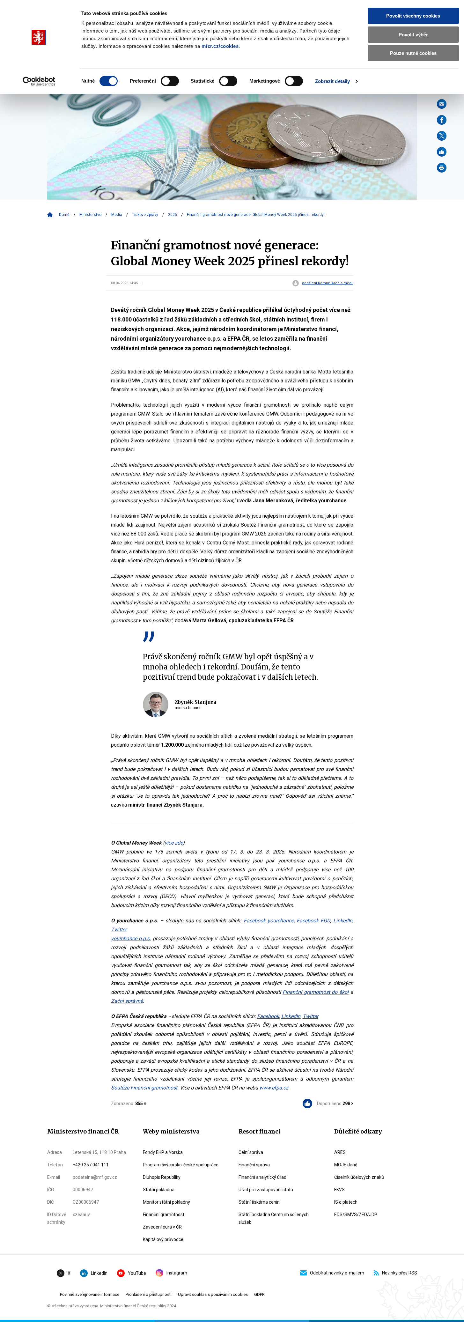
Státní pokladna (158, 1189)
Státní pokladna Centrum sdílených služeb (274, 1218)
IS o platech (345, 1202)
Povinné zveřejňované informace (89, 1294)
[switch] (170, 81)
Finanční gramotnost (163, 1214)
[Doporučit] (441, 152)
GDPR (259, 1294)
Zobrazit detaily (332, 81)
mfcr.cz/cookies (220, 46)
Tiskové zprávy (145, 214)
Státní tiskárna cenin (259, 1202)
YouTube (137, 1273)
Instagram (176, 1272)
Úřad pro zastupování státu (266, 1189)
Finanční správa (254, 1164)
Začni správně (127, 1001)
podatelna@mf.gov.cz (95, 1177)
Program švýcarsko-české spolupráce (180, 1164)
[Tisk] (441, 168)
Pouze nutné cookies (413, 53)
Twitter (119, 930)
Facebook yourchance (269, 921)
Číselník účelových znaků (359, 1177)
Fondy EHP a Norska (163, 1152)
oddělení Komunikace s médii (327, 283)
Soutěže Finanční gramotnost (144, 1088)
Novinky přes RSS (399, 1272)
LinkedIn (342, 921)
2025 (172, 214)
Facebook (268, 1016)
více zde (174, 843)
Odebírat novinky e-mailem (337, 1272)
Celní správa (251, 1152)
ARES (340, 1152)
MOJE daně (345, 1164)
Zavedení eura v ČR (162, 1227)
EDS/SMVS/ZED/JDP (355, 1214)
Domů (64, 214)
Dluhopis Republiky (161, 1177)
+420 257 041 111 (91, 1164)
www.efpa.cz (273, 1088)
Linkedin (99, 1273)
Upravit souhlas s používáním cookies (213, 1294)
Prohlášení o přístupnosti (149, 1294)
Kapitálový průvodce (163, 1239)
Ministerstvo (90, 214)
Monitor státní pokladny (166, 1202)
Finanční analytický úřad (262, 1177)
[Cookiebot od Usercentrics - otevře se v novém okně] (39, 81)
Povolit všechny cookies (413, 15)
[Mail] (441, 104)
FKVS (339, 1189)
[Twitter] (441, 136)
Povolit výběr (413, 34)
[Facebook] (441, 120)
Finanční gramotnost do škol (316, 992)
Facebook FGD (313, 921)
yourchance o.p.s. (131, 938)
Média (116, 214)
